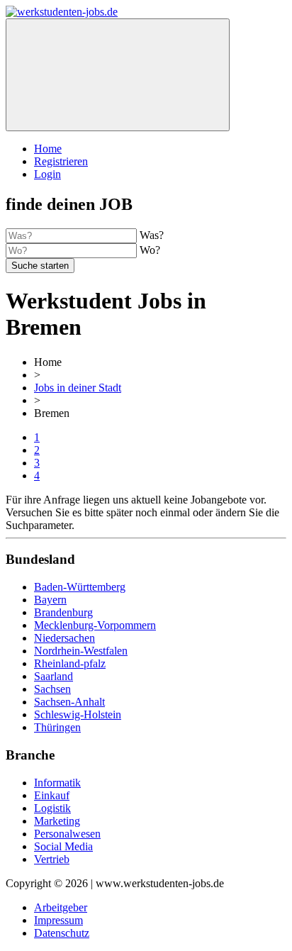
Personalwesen (67, 834)
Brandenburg (63, 612)
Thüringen (57, 727)
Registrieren (61, 161)
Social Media (63, 846)
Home (48, 149)
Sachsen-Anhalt (69, 702)
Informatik (57, 783)
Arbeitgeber (60, 907)
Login (47, 174)
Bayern (50, 600)
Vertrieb (51, 859)
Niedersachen (64, 638)
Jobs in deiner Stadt (77, 388)
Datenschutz (61, 933)
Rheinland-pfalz (70, 663)
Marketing (57, 821)
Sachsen (52, 689)
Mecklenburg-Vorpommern (95, 625)
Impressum (58, 920)
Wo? (150, 250)
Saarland (53, 676)
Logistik (52, 808)
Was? (152, 235)
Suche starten (40, 265)
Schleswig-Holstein (77, 714)
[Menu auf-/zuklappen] (118, 74)
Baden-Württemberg (79, 587)
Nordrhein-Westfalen (81, 651)
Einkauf (51, 795)
